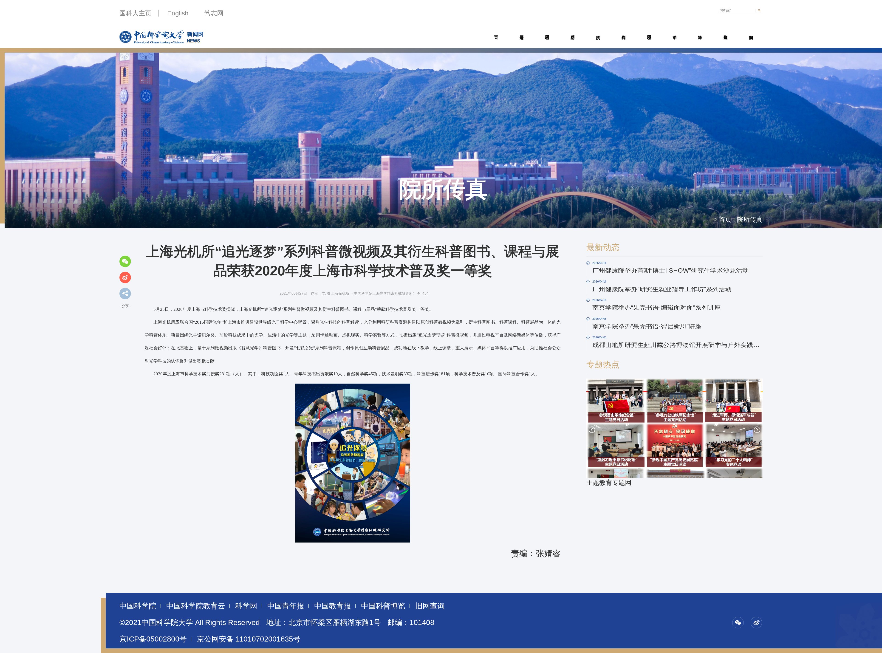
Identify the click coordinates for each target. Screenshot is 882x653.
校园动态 (649, 32)
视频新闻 (751, 32)
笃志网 (213, 13)
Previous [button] (592, 430)
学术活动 (674, 32)
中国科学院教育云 (195, 606)
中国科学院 (137, 606)
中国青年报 (285, 606)
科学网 (246, 606)
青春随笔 (700, 32)
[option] (674, 433)
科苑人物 (623, 32)
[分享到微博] (125, 277)
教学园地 (547, 32)
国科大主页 (135, 13)
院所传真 (598, 32)
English (178, 13)
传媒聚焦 (725, 32)
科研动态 (572, 32)
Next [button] (757, 430)
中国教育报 (332, 606)
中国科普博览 (383, 606)
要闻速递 (521, 32)
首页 (496, 32)
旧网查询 (430, 606)
